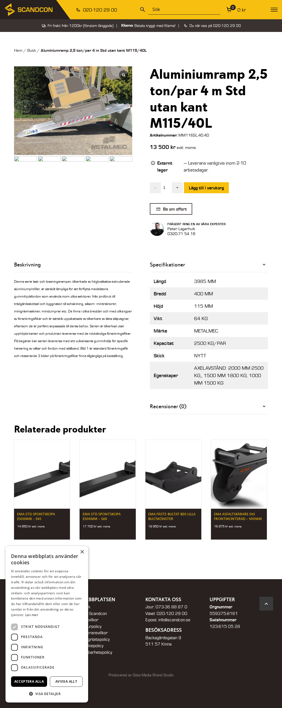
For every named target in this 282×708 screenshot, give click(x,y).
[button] (47, 693)
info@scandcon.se (174, 619)
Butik (31, 50)
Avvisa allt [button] (66, 681)
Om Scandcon (94, 613)
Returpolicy (91, 626)
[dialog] (47, 624)
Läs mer (31, 614)
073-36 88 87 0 (171, 606)
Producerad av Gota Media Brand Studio (141, 674)
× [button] (82, 552)
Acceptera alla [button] (29, 681)
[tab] (209, 264)
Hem (18, 50)
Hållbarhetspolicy (96, 652)
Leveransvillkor (94, 632)
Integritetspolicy (95, 639)
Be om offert (174, 209)
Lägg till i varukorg (206, 187)
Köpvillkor (89, 619)
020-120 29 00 (99, 10)
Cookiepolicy (92, 645)
